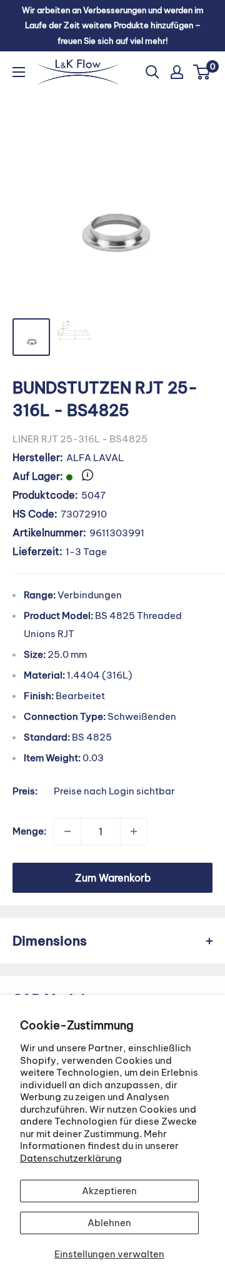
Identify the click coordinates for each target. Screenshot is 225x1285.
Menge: (29, 831)
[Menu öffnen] (18, 72)
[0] (202, 72)
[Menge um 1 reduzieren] (67, 831)
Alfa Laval (95, 458)
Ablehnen (109, 1223)
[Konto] (177, 72)
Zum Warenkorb (113, 877)
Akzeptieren (109, 1191)
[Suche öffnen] (152, 72)
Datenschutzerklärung (71, 1158)
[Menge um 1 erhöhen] (134, 831)
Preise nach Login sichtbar (114, 791)
